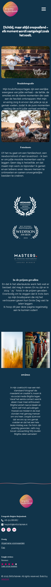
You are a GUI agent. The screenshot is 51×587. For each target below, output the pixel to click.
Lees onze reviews (9, 566)
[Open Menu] (45, 9)
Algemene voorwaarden (13, 543)
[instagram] (9, 530)
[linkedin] (14, 530)
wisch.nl (5, 579)
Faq (3, 547)
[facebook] (3, 530)
